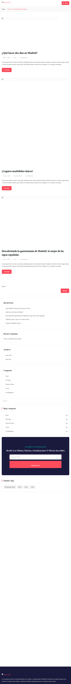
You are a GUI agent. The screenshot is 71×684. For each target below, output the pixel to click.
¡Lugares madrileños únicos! (13, 323)
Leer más (6, 70)
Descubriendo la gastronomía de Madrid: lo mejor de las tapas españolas (25, 315)
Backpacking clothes (10, 487)
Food (15, 57)
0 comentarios (23, 57)
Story (26, 487)
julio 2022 (8, 359)
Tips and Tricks (18, 176)
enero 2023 (9, 355)
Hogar (3, 9)
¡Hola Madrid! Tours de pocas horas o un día (18, 308)
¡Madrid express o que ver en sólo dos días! (17, 319)
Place (20, 487)
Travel (7, 388)
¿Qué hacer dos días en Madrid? (14, 312)
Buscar (4, 286)
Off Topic (8, 380)
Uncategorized (10, 392)
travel (32, 487)
